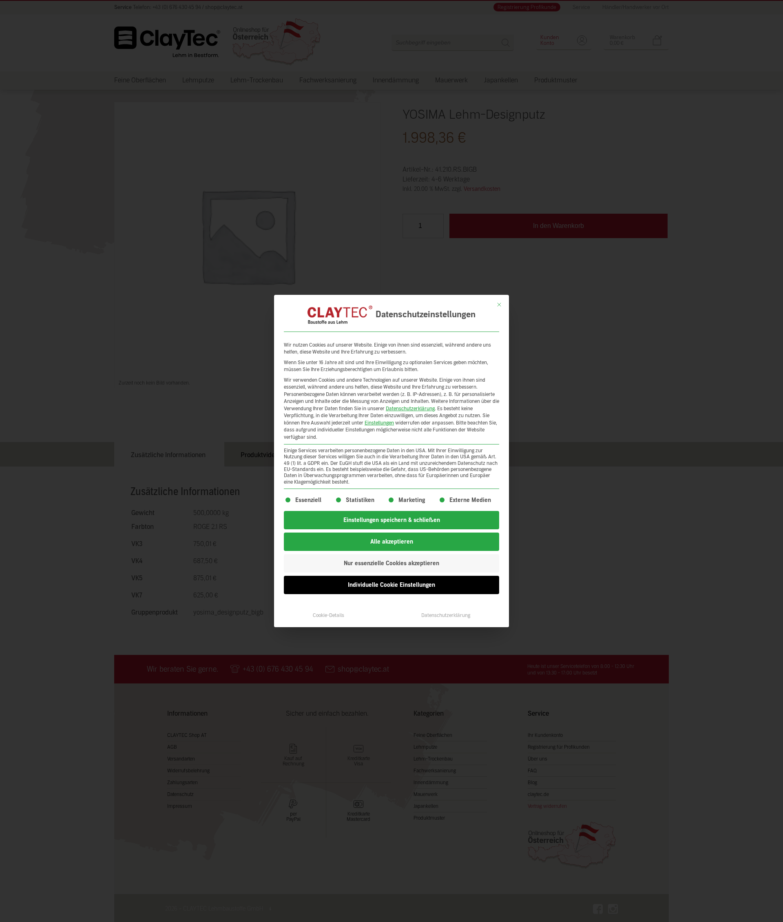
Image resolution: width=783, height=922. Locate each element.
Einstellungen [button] (379, 423)
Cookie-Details (328, 615)
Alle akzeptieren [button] (391, 541)
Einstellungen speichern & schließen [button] (391, 520)
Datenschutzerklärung (410, 408)
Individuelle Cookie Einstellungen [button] (391, 585)
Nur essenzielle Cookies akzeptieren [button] (391, 563)
